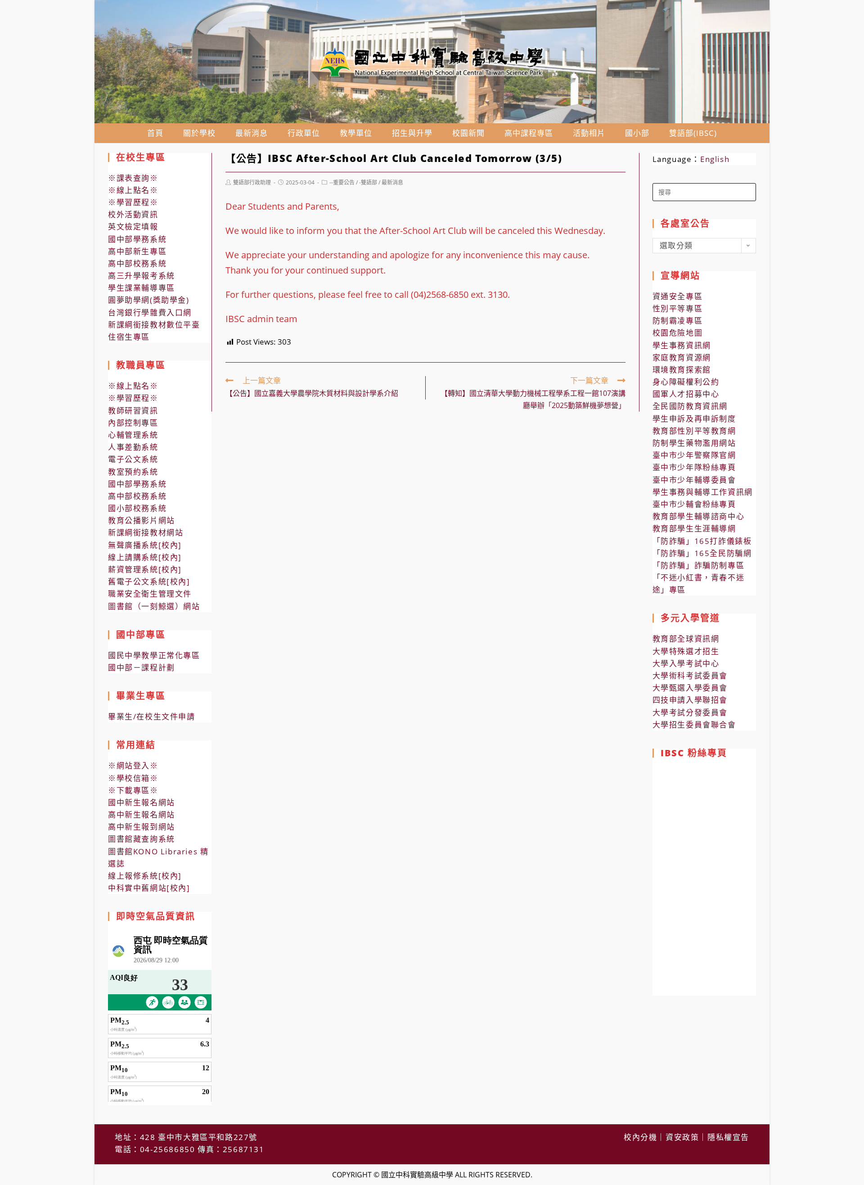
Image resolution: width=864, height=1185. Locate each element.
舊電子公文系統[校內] (149, 581)
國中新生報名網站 (141, 802)
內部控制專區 (133, 422)
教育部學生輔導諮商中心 (698, 516)
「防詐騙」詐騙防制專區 (698, 565)
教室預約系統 (133, 472)
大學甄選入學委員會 (690, 687)
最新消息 (392, 182)
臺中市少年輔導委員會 (694, 480)
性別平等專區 (677, 308)
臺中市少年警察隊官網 (694, 455)
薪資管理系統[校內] (145, 569)
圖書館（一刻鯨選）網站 (154, 606)
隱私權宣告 (728, 1137)
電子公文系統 (133, 459)
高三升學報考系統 (141, 275)
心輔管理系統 (133, 435)
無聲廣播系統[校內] (145, 545)
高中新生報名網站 (141, 814)
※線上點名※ (133, 190)
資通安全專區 (677, 296)
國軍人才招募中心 (686, 394)
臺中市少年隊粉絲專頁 (694, 467)
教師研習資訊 (133, 410)
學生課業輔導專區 (141, 288)
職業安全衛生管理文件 (150, 593)
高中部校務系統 (137, 263)
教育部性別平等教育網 (694, 431)
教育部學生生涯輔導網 (694, 528)
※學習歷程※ (133, 202)
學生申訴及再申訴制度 (694, 418)
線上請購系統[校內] (145, 557)
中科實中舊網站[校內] (149, 888)
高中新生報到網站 (141, 826)
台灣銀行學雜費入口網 (150, 312)
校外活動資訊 (133, 214)
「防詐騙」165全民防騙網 (702, 553)
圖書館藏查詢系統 (141, 839)
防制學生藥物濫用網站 (694, 443)
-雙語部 (368, 182)
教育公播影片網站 (141, 520)
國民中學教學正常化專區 (154, 655)
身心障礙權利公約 (686, 382)
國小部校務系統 (137, 508)
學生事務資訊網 (681, 345)
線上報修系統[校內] (145, 876)
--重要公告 (342, 182)
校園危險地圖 (677, 333)
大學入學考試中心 (686, 663)
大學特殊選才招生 (686, 651)
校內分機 (640, 1137)
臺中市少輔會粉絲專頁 (694, 504)
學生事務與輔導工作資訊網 (702, 492)
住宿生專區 (129, 337)
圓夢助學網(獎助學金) (148, 300)
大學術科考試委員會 (690, 675)
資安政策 (682, 1137)
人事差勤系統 (133, 447)
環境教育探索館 (681, 369)
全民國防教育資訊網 (690, 406)
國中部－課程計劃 (141, 667)
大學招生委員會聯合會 (694, 724)
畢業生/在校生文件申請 (151, 716)
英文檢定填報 (133, 226)
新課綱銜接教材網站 (145, 532)
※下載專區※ (133, 790)
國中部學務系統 (137, 239)
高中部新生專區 (137, 251)
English (714, 159)
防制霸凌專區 (677, 320)
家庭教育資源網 (681, 357)
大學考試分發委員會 (690, 712)
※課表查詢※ (133, 178)
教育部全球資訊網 (686, 638)
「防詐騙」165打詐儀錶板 (702, 541)
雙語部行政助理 (252, 182)
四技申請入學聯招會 (690, 700)
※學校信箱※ (133, 778)
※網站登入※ (133, 765)
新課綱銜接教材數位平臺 (154, 324)
